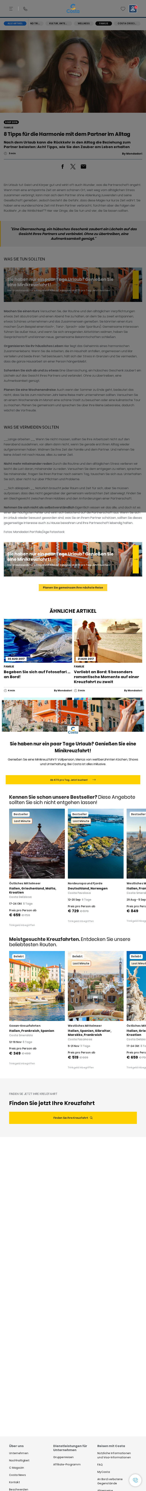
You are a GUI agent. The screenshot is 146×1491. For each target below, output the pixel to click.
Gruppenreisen (63, 1457)
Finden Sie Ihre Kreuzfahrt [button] (70, 1118)
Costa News (17, 1475)
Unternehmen (18, 1453)
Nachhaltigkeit (19, 1460)
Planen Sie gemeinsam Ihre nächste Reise (73, 587)
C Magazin (16, 1468)
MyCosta (103, 1472)
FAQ (100, 1465)
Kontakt (14, 1482)
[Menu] (11, 8)
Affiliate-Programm (67, 1464)
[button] (123, 8)
